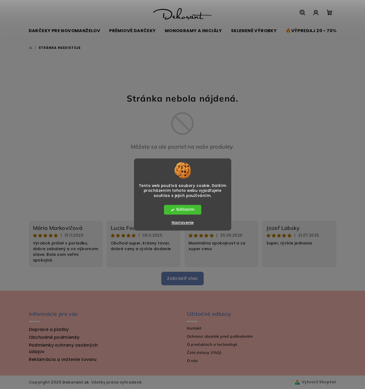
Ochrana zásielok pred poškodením (220, 336)
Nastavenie (183, 223)
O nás (192, 361)
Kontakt (194, 328)
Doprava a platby (49, 329)
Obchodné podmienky (54, 337)
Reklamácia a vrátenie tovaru (63, 359)
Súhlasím (185, 209)
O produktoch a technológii (212, 344)
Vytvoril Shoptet (319, 382)
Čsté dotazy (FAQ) (204, 352)
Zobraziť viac (182, 278)
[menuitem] (64, 31)
